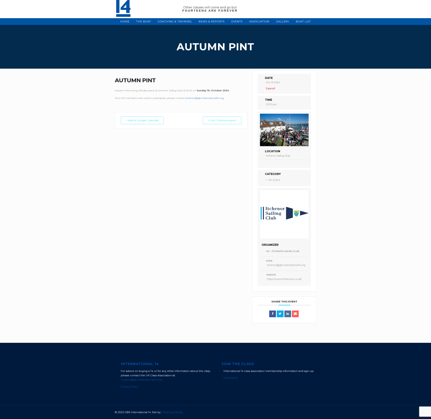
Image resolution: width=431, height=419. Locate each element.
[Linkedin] (287, 314)
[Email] (295, 314)
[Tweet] (280, 314)
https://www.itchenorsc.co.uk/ (284, 279)
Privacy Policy (129, 386)
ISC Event (274, 179)
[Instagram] (299, 412)
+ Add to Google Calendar (142, 120)
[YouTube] (290, 412)
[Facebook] (285, 412)
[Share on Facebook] (272, 314)
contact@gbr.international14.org (141, 379)
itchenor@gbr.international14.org (204, 98)
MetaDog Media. (172, 412)
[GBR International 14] (123, 15)
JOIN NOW (230, 377)
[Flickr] (294, 412)
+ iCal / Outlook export (222, 120)
